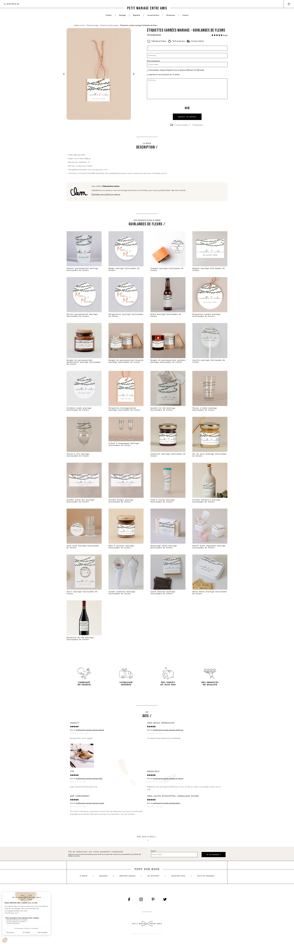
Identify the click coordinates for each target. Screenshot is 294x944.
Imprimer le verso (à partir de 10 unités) (164, 74)
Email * (153, 851)
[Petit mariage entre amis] (147, 8)
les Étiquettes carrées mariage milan (89, 778)
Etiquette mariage (93, 25)
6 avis (225, 35)
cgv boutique (153, 876)
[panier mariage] (289, 4)
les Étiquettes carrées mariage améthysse (168, 730)
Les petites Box (153, 15)
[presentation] (64, 74)
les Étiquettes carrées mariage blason (166, 803)
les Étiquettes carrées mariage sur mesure (168, 778)
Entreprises (171, 15)
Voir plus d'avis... (147, 837)
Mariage (122, 15)
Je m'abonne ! (213, 855)
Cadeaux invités (79, 25)
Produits (109, 15)
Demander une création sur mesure (105, 194)
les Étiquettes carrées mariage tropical (90, 803)
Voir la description (154, 35)
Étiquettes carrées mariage (109, 25)
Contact (185, 15)
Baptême (136, 15)
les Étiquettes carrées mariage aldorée (90, 730)
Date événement (153, 61)
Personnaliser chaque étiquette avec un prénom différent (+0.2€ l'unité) (176, 70)
